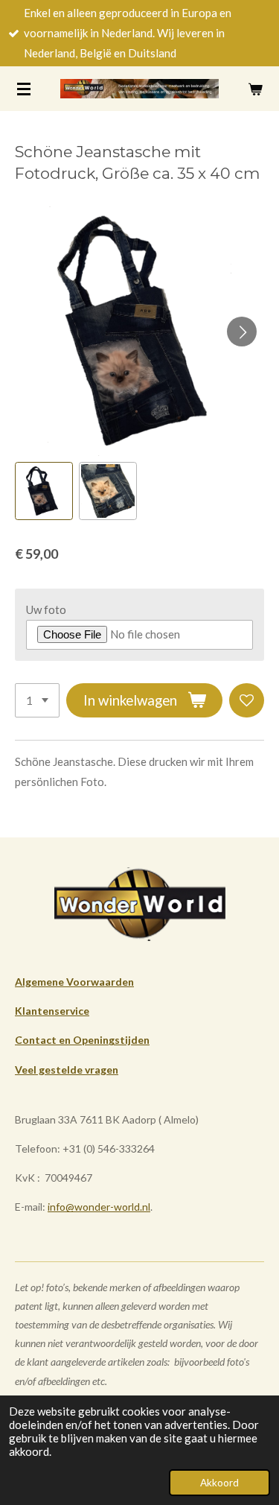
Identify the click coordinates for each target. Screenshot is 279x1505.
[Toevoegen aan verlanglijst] (246, 700)
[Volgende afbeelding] (242, 331)
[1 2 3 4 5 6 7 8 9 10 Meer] (37, 700)
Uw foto (46, 609)
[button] (44, 491)
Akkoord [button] (219, 1483)
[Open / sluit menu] (23, 89)
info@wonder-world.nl (99, 1206)
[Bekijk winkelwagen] (255, 89)
